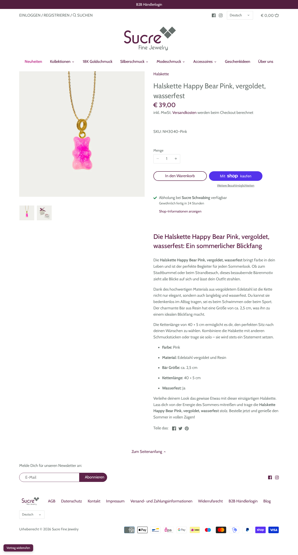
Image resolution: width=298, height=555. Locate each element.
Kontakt (94, 501)
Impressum (115, 501)
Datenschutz (71, 501)
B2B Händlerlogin (149, 4)
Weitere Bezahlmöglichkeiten (235, 185)
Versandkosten (184, 112)
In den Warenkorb (180, 175)
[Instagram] (221, 15)
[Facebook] (214, 15)
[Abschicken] (74, 15)
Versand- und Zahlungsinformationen (161, 501)
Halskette (161, 74)
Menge (158, 150)
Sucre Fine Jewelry (65, 529)
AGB (51, 501)
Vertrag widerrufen (18, 548)
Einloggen (30, 15)
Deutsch (236, 15)
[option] (26, 213)
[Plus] (176, 158)
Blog (267, 501)
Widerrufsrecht (210, 501)
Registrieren (57, 15)
